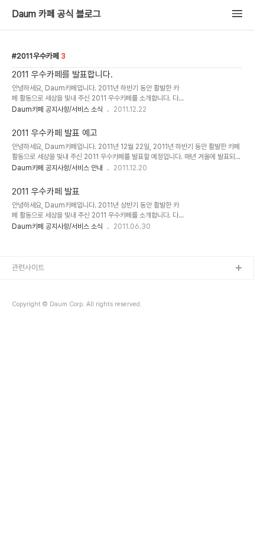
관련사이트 (28, 267)
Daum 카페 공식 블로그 (56, 14)
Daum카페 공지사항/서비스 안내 (57, 168)
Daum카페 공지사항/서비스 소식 (57, 109)
